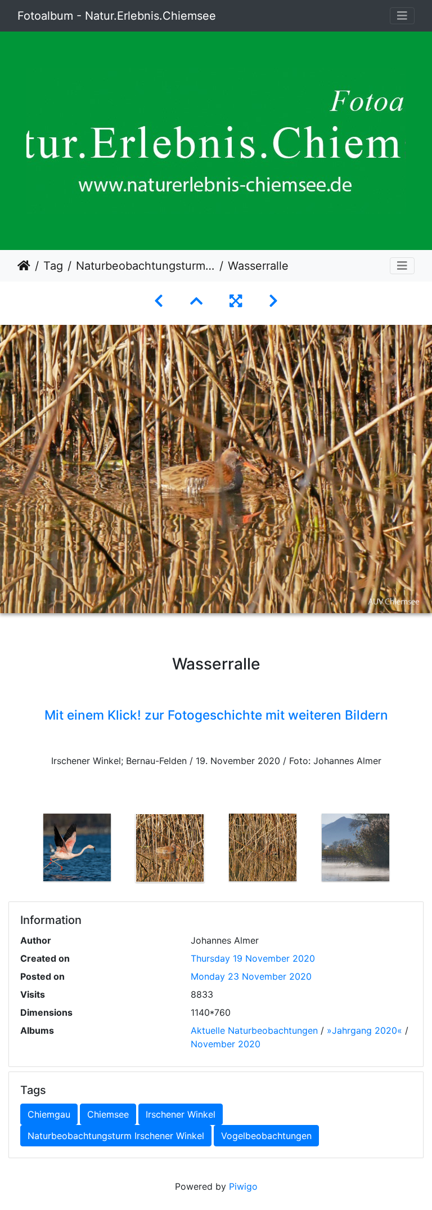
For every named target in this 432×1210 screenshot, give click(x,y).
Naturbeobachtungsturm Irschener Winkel (145, 266)
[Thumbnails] (196, 301)
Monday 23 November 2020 (251, 976)
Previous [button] (22, 850)
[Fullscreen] (235, 301)
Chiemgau (49, 1114)
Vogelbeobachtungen (266, 1135)
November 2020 (225, 1044)
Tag (53, 266)
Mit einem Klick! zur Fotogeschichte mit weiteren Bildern (216, 714)
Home (23, 265)
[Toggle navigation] (402, 15)
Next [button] (410, 850)
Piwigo (243, 1186)
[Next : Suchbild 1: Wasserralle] (273, 301)
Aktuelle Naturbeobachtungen (254, 1030)
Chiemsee (108, 1114)
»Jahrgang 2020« (364, 1030)
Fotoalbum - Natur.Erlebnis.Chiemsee (116, 16)
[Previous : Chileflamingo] (159, 301)
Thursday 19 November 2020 (253, 958)
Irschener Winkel (180, 1114)
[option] (76, 847)
